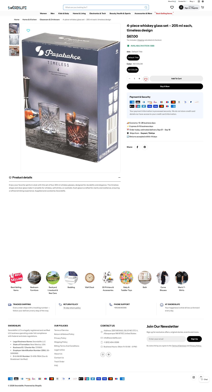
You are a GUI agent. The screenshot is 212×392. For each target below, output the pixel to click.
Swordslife (19, 385)
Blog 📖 (192, 1)
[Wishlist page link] (172, 7)
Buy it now (165, 86)
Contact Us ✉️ (182, 1)
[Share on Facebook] (137, 147)
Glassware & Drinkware (50, 19)
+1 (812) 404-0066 (111, 342)
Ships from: (142, 133)
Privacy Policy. (195, 346)
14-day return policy (72, 308)
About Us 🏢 (172, 1)
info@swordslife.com (112, 338)
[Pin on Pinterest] (145, 147)
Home (16, 19)
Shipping (140, 40)
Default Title (133, 57)
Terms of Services (179, 346)
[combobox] (106, 7)
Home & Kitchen (29, 19)
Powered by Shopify (33, 385)
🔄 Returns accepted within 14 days (142, 136)
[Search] (146, 7)
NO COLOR (133, 70)
